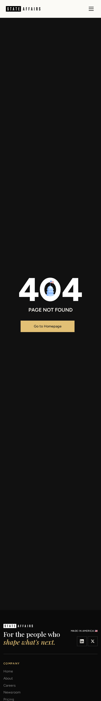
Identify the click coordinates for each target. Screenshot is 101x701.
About (8, 679)
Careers (9, 686)
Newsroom (12, 692)
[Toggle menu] (91, 9)
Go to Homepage (48, 326)
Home (8, 671)
